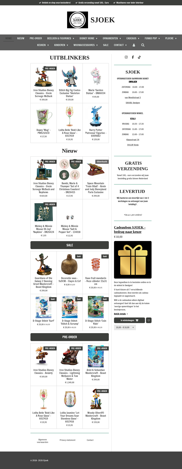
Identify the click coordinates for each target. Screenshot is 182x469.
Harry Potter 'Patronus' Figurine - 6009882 (95, 133)
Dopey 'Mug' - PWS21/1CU (44, 132)
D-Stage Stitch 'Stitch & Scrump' (70, 322)
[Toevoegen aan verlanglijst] (149, 320)
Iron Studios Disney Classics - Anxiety (43, 372)
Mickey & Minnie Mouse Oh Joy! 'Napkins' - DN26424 (43, 229)
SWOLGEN (133, 81)
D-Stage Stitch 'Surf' (43, 320)
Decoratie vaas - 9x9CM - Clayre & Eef (70, 280)
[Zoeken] (143, 45)
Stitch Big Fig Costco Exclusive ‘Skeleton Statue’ (69, 93)
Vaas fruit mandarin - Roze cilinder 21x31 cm (96, 281)
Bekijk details (120, 313)
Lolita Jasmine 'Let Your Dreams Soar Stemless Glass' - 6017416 (69, 417)
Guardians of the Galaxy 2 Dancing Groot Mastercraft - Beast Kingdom (43, 282)
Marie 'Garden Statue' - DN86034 (95, 92)
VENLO (133, 118)
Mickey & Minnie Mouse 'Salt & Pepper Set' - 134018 (69, 229)
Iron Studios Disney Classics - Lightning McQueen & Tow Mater (69, 374)
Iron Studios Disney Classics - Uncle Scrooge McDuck (43, 93)
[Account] (134, 45)
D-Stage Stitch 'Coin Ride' (95, 322)
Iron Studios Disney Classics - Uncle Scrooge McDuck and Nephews (43, 188)
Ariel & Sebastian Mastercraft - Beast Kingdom (95, 373)
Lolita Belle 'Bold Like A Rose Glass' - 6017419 (70, 133)
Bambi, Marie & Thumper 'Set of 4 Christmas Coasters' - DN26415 (69, 188)
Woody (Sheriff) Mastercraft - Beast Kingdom (95, 415)
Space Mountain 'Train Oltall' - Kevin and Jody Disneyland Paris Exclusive (95, 188)
